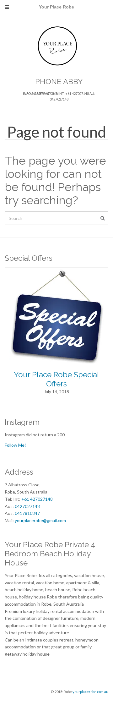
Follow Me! (15, 445)
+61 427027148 (37, 499)
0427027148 (27, 506)
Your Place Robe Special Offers (56, 379)
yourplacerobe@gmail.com (40, 520)
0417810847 (27, 513)
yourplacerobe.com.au (90, 692)
